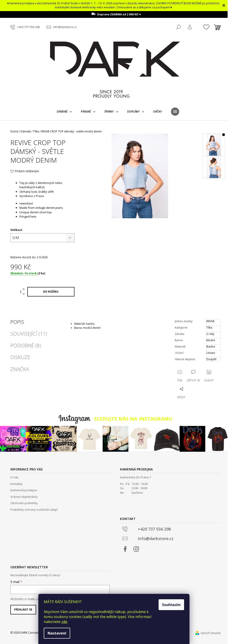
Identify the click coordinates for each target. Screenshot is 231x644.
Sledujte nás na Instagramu (133, 418)
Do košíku (50, 292)
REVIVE (210, 321)
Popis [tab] (17, 321)
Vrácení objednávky (24, 497)
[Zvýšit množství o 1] (23, 289)
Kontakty (16, 484)
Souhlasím (171, 604)
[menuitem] (64, 112)
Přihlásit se (23, 609)
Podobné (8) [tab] (25, 345)
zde (64, 621)
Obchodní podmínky (24, 503)
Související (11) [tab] (28, 333)
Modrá (210, 340)
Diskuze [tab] (20, 357)
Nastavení (57, 633)
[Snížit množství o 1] (23, 294)
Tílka (209, 327)
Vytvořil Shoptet (211, 633)
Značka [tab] (19, 369)
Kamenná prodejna (23, 490)
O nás (14, 477)
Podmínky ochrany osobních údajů (34, 510)
